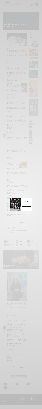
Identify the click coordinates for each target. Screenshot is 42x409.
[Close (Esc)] (31, 198)
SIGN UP (26, 206)
